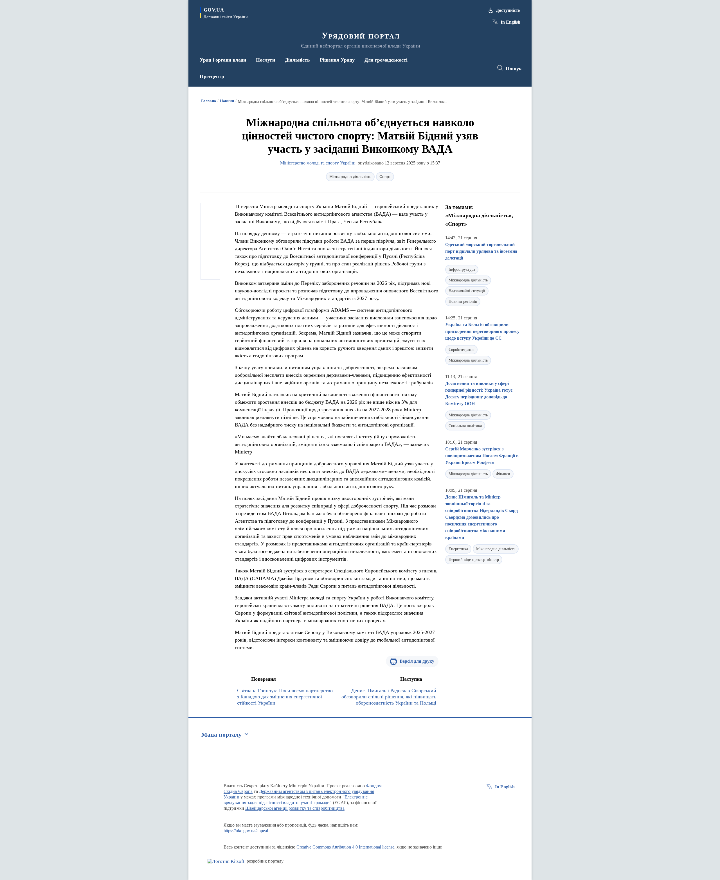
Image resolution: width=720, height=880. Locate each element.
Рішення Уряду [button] (337, 60)
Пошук (514, 68)
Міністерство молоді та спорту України (318, 163)
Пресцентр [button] (212, 76)
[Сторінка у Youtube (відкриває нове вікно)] (484, 68)
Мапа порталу (221, 734)
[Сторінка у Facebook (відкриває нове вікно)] (463, 68)
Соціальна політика (465, 426)
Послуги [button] (265, 60)
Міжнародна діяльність (350, 176)
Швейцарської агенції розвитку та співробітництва (295, 808)
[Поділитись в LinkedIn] (210, 269)
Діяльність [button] (297, 60)
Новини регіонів (463, 301)
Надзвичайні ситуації (467, 291)
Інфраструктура (462, 269)
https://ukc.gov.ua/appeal (246, 830)
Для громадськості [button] (386, 60)
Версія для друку (417, 661)
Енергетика (458, 549)
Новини (227, 101)
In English (510, 22)
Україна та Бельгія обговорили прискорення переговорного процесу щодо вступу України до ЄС (482, 331)
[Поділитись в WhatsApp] (210, 250)
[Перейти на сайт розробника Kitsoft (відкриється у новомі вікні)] (226, 861)
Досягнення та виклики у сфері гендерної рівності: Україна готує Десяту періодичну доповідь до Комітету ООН (478, 393)
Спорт (385, 176)
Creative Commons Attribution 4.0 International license (345, 847)
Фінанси (503, 474)
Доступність (508, 10)
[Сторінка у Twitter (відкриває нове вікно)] (473, 68)
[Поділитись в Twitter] (210, 231)
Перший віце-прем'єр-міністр (474, 560)
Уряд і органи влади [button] (223, 60)
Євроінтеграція (461, 350)
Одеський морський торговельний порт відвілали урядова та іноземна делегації (481, 251)
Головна (208, 101)
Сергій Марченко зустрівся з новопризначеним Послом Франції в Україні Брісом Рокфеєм (482, 455)
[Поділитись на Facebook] (210, 212)
